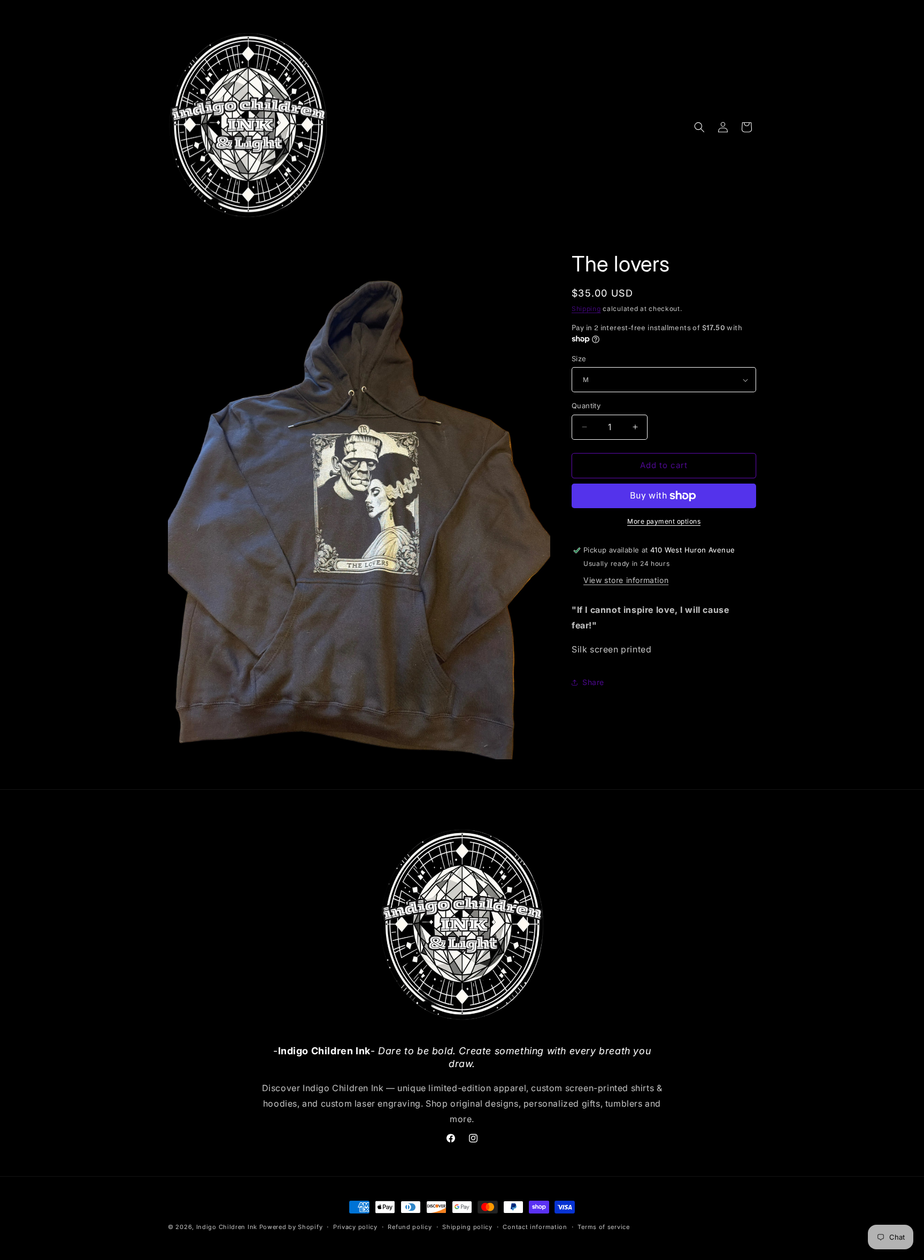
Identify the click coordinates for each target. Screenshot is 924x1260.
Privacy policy (355, 1226)
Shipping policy (467, 1226)
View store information (625, 580)
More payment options (663, 521)
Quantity (586, 405)
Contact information (535, 1226)
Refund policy (410, 1226)
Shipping (586, 309)
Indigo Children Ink (226, 1227)
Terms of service (603, 1226)
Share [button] (593, 682)
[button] (699, 127)
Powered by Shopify (291, 1227)
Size (579, 358)
